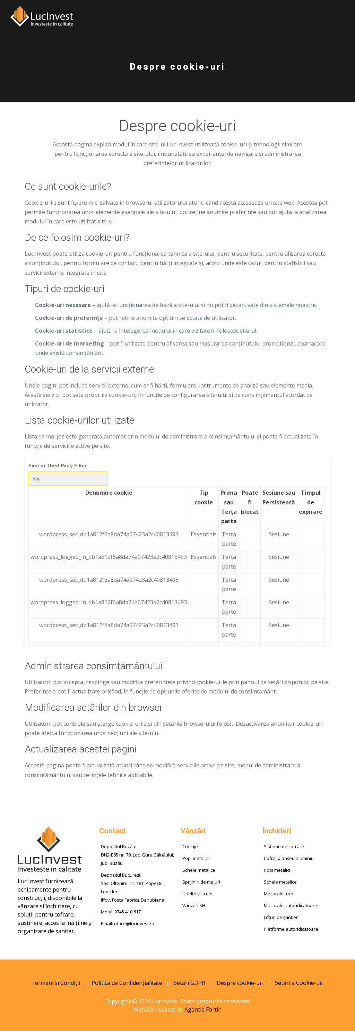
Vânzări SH (193, 905)
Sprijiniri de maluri (201, 882)
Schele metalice (198, 870)
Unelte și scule (197, 894)
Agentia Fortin (203, 1009)
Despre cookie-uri (240, 983)
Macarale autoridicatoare (290, 905)
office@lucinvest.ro (134, 923)
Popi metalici (195, 858)
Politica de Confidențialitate (127, 983)
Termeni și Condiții (55, 983)
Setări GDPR (189, 983)
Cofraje (190, 846)
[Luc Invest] (41, 15)
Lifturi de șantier (281, 917)
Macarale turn (278, 894)
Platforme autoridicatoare (291, 929)
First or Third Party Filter (57, 465)
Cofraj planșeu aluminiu (289, 858)
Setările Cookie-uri (299, 983)
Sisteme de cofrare (284, 846)
